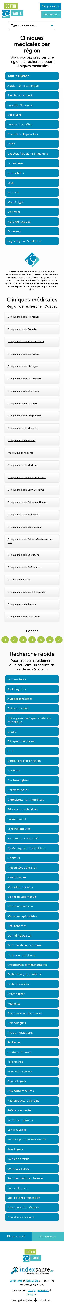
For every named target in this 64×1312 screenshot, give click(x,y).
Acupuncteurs (16, 679)
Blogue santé (50, 6)
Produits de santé (19, 1052)
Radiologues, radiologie (23, 1101)
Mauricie (13, 192)
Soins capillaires (18, 1168)
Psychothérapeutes (20, 1091)
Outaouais (14, 231)
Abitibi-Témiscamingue (23, 86)
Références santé (19, 1110)
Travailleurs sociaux (20, 1217)
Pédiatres (13, 1003)
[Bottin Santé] (12, 10)
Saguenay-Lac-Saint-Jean (24, 241)
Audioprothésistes (19, 699)
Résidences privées (20, 1120)
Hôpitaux (13, 858)
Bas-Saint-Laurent (19, 95)
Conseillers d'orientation (24, 761)
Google (31, 1290)
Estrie (11, 144)
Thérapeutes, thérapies (23, 1207)
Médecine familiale (20, 906)
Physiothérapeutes (20, 1033)
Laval (10, 183)
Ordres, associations (21, 955)
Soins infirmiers (17, 1188)
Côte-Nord (14, 115)
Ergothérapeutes (19, 829)
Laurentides (15, 173)
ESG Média (43, 1290)
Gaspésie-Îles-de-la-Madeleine (27, 154)
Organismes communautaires (27, 965)
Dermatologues (18, 790)
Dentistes (13, 770)
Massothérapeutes (20, 887)
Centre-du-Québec (20, 124)
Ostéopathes (16, 994)
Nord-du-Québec (18, 221)
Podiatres (14, 1042)
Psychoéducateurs (19, 1071)
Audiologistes (16, 689)
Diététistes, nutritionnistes (25, 799)
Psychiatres (15, 1062)
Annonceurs (51, 14)
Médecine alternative (21, 897)
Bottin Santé (16, 1280)
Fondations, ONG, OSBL (23, 838)
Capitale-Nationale (20, 105)
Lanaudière (15, 163)
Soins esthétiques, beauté (25, 1178)
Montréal (13, 212)
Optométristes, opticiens (24, 945)
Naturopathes (16, 926)
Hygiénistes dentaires (22, 867)
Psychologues (16, 1081)
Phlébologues (16, 1023)
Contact (31, 1294)
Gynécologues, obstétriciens (26, 848)
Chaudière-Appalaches (22, 134)
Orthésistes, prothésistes (24, 974)
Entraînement (16, 819)
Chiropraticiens (17, 708)
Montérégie (15, 202)
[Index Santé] (32, 1270)
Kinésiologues (16, 877)
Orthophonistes (18, 984)
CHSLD (12, 732)
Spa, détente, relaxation (23, 1198)
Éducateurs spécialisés (22, 809)
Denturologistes (18, 780)
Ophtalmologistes (19, 935)
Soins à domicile (18, 1159)
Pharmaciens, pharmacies (24, 1013)
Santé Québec (16, 1130)
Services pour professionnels (26, 1139)
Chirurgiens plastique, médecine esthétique (29, 720)
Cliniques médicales (20, 741)
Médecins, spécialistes (22, 916)
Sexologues (15, 1149)
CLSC (10, 751)
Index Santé (32, 1280)
